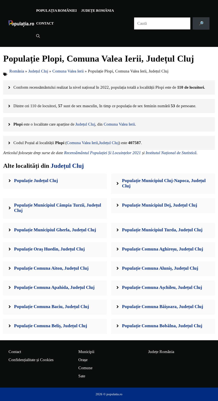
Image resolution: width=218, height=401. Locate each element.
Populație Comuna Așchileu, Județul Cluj (162, 287)
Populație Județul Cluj (36, 180)
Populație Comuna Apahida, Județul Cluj (54, 287)
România (16, 71)
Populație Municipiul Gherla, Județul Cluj (55, 229)
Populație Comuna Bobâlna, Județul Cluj (162, 325)
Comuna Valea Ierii (68, 71)
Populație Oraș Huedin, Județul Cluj (49, 249)
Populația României (56, 11)
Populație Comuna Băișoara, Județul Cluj (162, 306)
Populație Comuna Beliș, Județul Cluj (50, 325)
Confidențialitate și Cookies (31, 360)
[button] (38, 36)
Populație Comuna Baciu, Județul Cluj (51, 306)
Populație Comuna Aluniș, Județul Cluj (160, 268)
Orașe (82, 360)
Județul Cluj (38, 71)
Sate (81, 376)
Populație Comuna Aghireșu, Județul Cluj (162, 249)
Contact (45, 23)
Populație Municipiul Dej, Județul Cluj (159, 205)
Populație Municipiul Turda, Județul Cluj (162, 229)
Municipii (86, 351)
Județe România (97, 11)
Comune (85, 368)
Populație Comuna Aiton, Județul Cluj (51, 268)
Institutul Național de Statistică (171, 153)
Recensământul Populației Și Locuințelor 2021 (102, 153)
